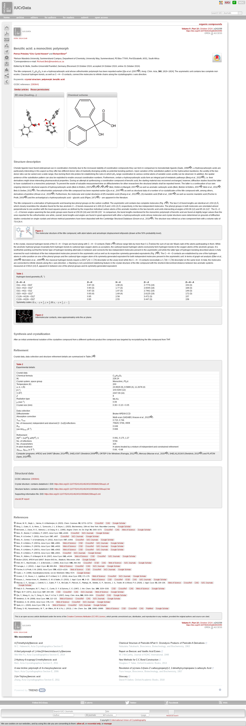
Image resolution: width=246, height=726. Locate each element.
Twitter (133, 703)
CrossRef (99, 523)
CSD (81, 543)
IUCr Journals (87, 533)
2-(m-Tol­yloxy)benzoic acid (27, 676)
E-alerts (89, 703)
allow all (80, 723)
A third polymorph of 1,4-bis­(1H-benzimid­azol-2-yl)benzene (42, 651)
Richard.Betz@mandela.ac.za (50, 61)
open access (101, 17)
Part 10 (195, 29)
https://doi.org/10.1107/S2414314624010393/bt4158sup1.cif (81, 484)
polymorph (47, 79)
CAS (108, 523)
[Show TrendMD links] (220, 689)
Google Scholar (119, 523)
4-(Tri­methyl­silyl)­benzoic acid (28, 643)
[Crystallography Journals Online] (221, 3)
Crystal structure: (22, 484)
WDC (241, 2)
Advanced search (172, 715)
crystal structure (33, 79)
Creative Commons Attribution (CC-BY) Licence (86, 616)
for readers (69, 17)
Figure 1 (39, 231)
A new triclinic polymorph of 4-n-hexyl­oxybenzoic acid (40, 668)
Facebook (173, 703)
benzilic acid (59, 79)
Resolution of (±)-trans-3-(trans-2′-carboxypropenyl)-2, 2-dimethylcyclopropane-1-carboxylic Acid (165, 668)
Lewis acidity (172, 174)
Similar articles (21, 89)
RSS (225, 703)
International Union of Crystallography (128, 720)
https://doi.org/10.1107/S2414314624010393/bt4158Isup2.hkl (82, 489)
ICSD (97, 563)
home (7, 17)
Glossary (123, 676)
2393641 (35, 84)
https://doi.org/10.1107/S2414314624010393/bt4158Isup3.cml (72, 494)
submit (85, 17)
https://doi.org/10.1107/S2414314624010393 (204, 31)
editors (34, 17)
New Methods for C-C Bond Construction (138, 659)
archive (20, 17)
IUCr (227, 2)
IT (234, 2)
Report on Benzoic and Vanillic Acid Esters (139, 651)
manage (108, 723)
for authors (51, 17)
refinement (56, 356)
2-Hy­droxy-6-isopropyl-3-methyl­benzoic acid (35, 659)
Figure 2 (39, 315)
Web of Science (128, 530)
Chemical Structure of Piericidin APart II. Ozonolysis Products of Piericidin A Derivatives (162, 643)
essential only (94, 723)
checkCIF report (22, 499)
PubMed (149, 608)
